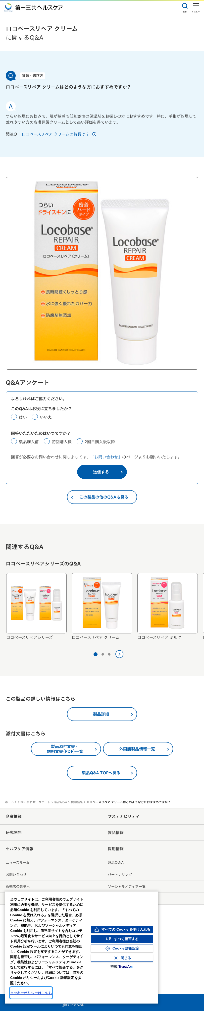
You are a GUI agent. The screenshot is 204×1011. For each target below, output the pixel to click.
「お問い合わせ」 (106, 457)
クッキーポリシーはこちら (31, 993)
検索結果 (77, 801)
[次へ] (119, 654)
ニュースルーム (18, 862)
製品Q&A (60, 801)
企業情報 (14, 816)
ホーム (9, 801)
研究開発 (14, 833)
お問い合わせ (16, 874)
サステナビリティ (124, 816)
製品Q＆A (116, 862)
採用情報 (116, 849)
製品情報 (116, 833)
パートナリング (120, 874)
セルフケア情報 (19, 849)
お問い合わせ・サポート (34, 801)
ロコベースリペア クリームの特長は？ (56, 134)
